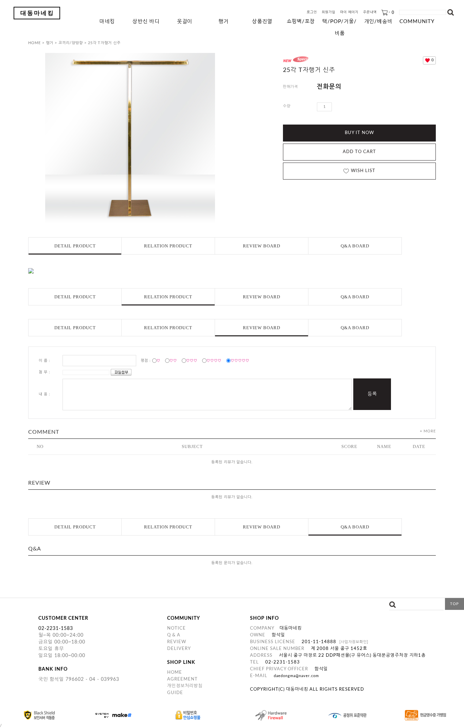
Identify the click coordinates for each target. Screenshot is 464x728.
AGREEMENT (182, 679)
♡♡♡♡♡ (240, 360)
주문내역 (370, 12)
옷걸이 (184, 21)
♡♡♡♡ (214, 360)
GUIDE (175, 693)
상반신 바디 (146, 21)
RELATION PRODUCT (168, 245)
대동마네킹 (37, 13)
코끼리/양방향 (70, 43)
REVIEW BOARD (261, 245)
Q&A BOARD (355, 245)
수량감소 (347, 106)
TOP (454, 604)
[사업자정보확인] (353, 642)
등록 (372, 394)
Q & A (173, 635)
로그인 (312, 12)
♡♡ (173, 360)
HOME (34, 43)
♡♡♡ (191, 360)
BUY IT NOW (359, 133)
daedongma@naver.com (296, 676)
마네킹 (107, 21)
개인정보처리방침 (184, 686)
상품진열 (262, 21)
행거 (223, 21)
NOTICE (176, 628)
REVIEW (176, 642)
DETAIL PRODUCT (75, 245)
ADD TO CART (359, 152)
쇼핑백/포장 (301, 21)
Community (416, 21)
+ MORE (428, 431)
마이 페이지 (349, 12)
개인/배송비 (378, 21)
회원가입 (328, 12)
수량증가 (337, 106)
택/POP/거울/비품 (339, 23)
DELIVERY (179, 649)
